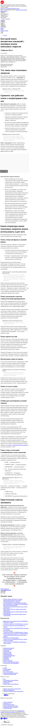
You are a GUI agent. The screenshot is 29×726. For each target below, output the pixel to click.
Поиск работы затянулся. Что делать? (12, 600)
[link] (3, 25)
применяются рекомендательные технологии (12, 711)
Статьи (5, 35)
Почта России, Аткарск (21, 639)
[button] (2, 28)
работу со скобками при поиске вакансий (18, 445)
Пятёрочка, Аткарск (23, 632)
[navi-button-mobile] (2, 32)
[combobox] (6, 722)
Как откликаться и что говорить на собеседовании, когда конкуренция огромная (15, 605)
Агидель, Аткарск (23, 624)
